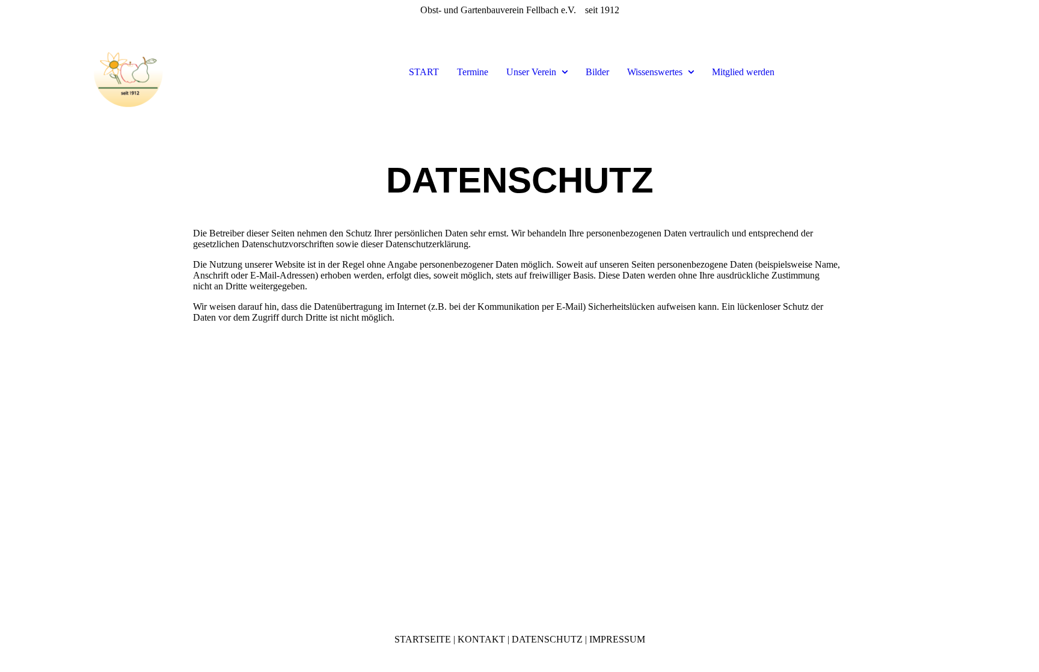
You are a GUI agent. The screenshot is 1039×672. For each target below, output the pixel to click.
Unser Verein (531, 72)
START (424, 72)
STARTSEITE (422, 639)
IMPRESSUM (617, 639)
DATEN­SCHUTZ (547, 639)
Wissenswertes (654, 72)
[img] (130, 72)
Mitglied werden (743, 72)
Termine (472, 72)
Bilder (597, 72)
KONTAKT (481, 639)
